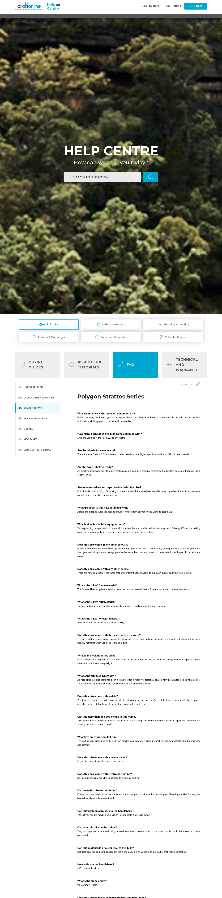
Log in (197, 5)
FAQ (130, 365)
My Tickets (173, 5)
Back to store (150, 5)
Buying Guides (36, 364)
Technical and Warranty (187, 364)
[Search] (150, 177)
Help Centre (53, 6)
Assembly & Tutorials (89, 364)
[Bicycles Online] (29, 6)
